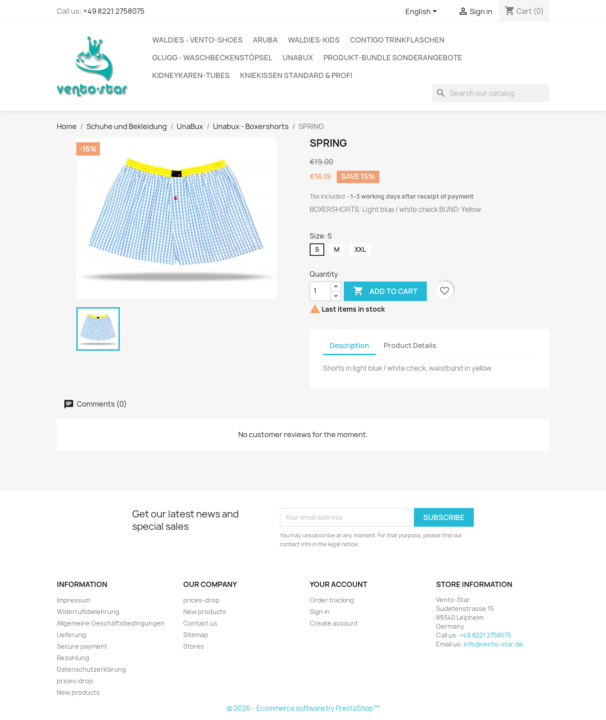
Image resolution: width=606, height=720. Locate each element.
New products (78, 692)
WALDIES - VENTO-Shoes (197, 40)
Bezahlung (73, 657)
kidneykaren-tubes (191, 75)
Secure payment (82, 646)
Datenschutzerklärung (91, 669)
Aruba (265, 40)
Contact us (200, 623)
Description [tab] (349, 345)
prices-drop (75, 681)
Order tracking (332, 600)
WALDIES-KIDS (314, 40)
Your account (338, 584)
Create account (334, 623)
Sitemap (195, 634)
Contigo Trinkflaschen (397, 40)
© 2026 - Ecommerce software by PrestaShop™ (303, 708)
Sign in (320, 611)
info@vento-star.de (493, 644)
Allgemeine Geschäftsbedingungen (111, 623)
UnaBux (298, 58)
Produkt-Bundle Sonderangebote (392, 58)
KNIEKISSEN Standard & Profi (296, 75)
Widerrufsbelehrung (88, 611)
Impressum (74, 600)
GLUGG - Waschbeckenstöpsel (212, 58)
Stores (193, 646)
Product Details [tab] (410, 345)
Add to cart (385, 291)
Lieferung (71, 634)
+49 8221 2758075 (114, 11)
